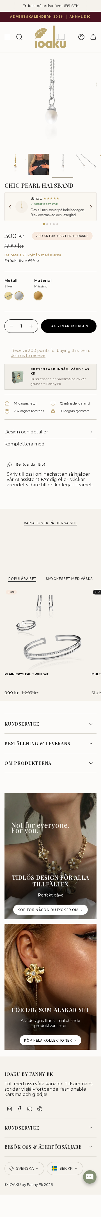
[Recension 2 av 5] (47, 224)
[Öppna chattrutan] (90, 1177)
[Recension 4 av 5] (54, 224)
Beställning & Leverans (37, 743)
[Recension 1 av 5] (44, 224)
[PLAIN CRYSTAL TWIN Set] (45, 629)
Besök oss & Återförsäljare (43, 1147)
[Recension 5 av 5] (57, 224)
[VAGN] (93, 37)
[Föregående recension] (10, 206)
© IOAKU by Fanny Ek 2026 (28, 1184)
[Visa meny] (7, 37)
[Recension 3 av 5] (50, 224)
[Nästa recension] (91, 206)
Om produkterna (27, 763)
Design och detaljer (26, 432)
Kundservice (21, 724)
